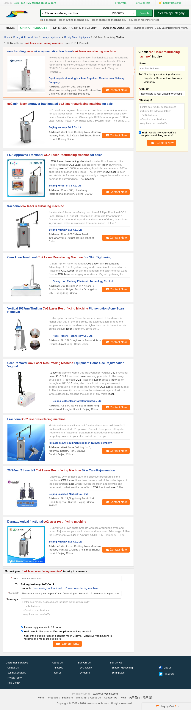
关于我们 (134, 697)
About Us (57, 662)
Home (10, 27)
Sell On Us (116, 662)
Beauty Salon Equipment (77, 37)
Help (123, 697)
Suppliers (67, 697)
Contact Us (13, 667)
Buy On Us (84, 662)
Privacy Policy (14, 678)
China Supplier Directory (75, 27)
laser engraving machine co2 (102, 19)
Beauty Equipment (51, 37)
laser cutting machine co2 (67, 19)
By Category (86, 667)
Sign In (8, 2)
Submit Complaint (16, 672)
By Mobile (85, 672)
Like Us (167, 667)
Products (53, 697)
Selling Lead (118, 672)
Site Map (81, 697)
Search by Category (171, 13)
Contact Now (118, 90)
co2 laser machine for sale (138, 19)
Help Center (13, 683)
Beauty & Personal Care (26, 37)
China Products (34, 27)
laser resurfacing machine (140, 28)
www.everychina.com (105, 693)
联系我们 (148, 697)
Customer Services (17, 662)
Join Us (57, 672)
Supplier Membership (123, 667)
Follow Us (169, 674)
